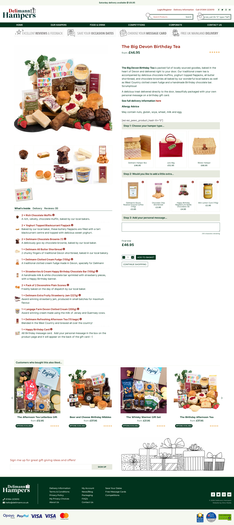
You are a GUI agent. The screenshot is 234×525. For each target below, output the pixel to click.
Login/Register (164, 9)
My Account (88, 488)
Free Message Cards (115, 491)
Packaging (87, 495)
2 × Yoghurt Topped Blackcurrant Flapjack (46, 225)
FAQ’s (85, 498)
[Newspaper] (229, 9)
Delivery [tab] (37, 208)
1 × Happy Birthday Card (36, 329)
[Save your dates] (91, 33)
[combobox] (168, 17)
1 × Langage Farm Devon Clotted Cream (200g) (49, 309)
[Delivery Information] (195, 33)
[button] (222, 398)
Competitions (112, 495)
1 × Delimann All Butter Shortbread (42, 249)
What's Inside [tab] (22, 208)
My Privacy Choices (59, 498)
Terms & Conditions (59, 491)
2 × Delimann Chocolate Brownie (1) (43, 239)
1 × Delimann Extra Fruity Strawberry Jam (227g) (50, 295)
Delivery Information (184, 9)
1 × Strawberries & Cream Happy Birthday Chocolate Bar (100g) (59, 271)
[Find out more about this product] (142, 182)
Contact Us (87, 502)
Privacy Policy (56, 495)
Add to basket (145, 257)
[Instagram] (226, 9)
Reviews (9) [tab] (51, 208)
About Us (54, 502)
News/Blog (87, 491)
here (158, 100)
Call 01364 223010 (205, 9)
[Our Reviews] (39, 33)
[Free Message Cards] (143, 33)
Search (188, 17)
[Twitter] (222, 9)
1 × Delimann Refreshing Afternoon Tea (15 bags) (50, 319)
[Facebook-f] (218, 9)
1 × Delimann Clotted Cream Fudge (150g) (46, 259)
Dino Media (226, 503)
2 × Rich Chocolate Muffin (37, 215)
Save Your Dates (113, 488)
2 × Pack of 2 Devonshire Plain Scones (44, 285)
